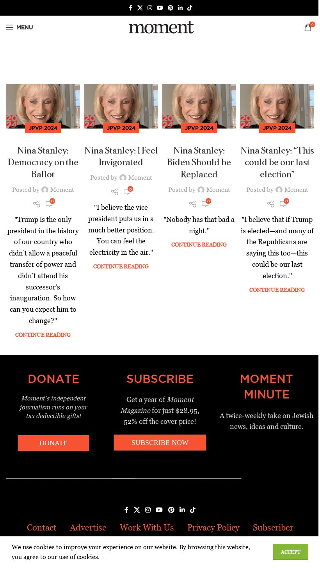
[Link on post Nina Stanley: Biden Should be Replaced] (199, 106)
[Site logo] (160, 26)
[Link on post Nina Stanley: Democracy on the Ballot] (43, 106)
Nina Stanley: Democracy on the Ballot (43, 163)
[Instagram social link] (150, 8)
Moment (62, 189)
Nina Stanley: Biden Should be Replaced (199, 163)
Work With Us (147, 527)
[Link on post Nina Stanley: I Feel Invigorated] (121, 106)
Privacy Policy (213, 527)
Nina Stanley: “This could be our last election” (277, 163)
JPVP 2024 (43, 127)
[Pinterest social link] (170, 8)
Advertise (88, 527)
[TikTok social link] (189, 8)
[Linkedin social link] (180, 8)
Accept (290, 552)
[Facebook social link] (130, 8)
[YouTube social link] (160, 8)
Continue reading (43, 335)
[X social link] (140, 8)
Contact (42, 527)
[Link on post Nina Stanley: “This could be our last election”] (277, 106)
